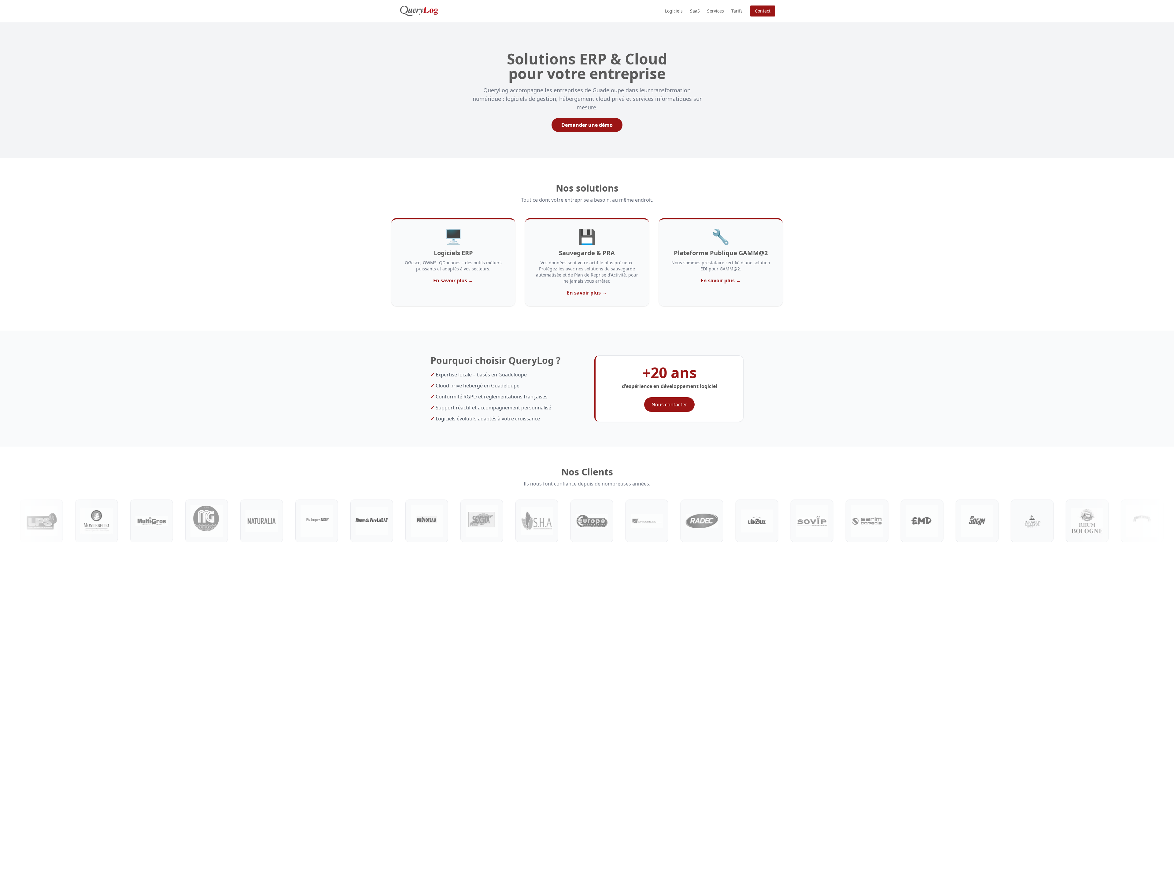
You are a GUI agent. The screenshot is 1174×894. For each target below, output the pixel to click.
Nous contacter (669, 404)
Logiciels (674, 11)
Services (715, 11)
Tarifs (737, 11)
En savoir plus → (453, 280)
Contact (762, 11)
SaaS (695, 11)
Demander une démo (587, 125)
